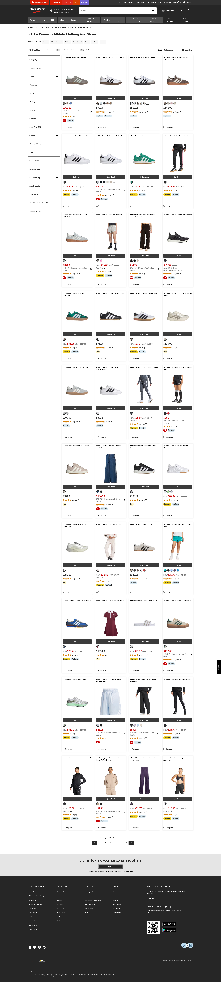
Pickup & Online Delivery (36, 896)
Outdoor (107, 20)
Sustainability (89, 908)
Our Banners (61, 921)
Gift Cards (32, 917)
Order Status (169, 10)
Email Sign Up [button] (141, 2)
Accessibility (117, 904)
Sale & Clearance (154, 20)
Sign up (151, 898)
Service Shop (32, 900)
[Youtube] (44, 947)
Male (87, 42)
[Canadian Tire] (56, 2)
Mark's (59, 896)
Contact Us (32, 921)
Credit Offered (127, 2)
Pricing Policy (117, 908)
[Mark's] (76, 2)
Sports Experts (61, 912)
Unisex (94, 42)
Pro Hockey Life (61, 908)
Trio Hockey (60, 917)
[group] (77, 120)
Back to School (185, 20)
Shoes (62, 20)
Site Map (115, 900)
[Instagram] (39, 947)
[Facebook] (30, 947)
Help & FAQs (32, 908)
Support (153, 2)
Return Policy (117, 912)
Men (43, 20)
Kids (52, 20)
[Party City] (84, 2)
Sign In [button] (188, 2)
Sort (160, 50)
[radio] (64, 103)
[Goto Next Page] (131, 843)
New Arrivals (170, 20)
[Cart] (189, 10)
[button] (153, 10)
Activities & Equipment (90, 20)
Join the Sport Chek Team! (93, 900)
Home (30, 27)
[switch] (66, 50)
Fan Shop (119, 20)
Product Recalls (33, 925)
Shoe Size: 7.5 (56, 42)
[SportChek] (67, 2)
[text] (77, 116)
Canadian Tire (61, 892)
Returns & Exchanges (35, 904)
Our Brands (88, 896)
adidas (48, 27)
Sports (73, 20)
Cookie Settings (33, 929)
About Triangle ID (90, 904)
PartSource (60, 904)
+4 (147, 103)
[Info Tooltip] (91, 112)
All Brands (39, 27)
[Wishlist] (181, 10)
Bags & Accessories (135, 20)
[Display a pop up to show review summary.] (80, 116)
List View (188, 50)
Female (45, 42)
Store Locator (33, 912)
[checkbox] (67, 127)
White (67, 42)
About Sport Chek (90, 892)
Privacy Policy (117, 892)
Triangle (59, 900)
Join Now (129, 871)
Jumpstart (88, 912)
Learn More (151, 917)
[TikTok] (34, 947)
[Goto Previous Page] (89, 843)
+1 (114, 182)
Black (102, 42)
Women (33, 20)
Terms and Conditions (119, 896)
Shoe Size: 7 (77, 42)
